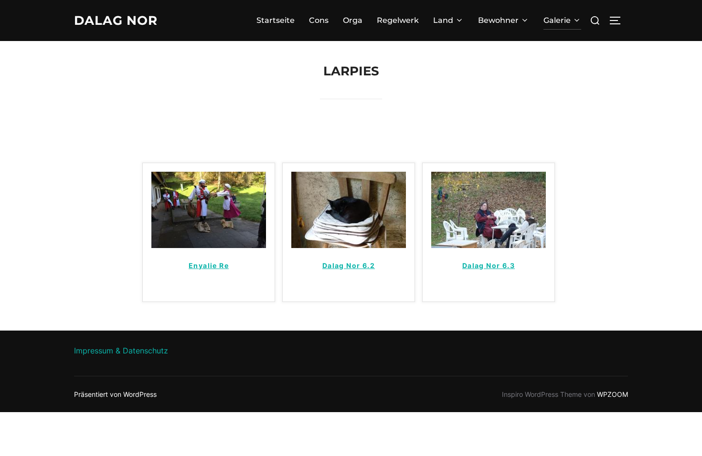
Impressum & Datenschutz (121, 350)
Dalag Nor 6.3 (488, 265)
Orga (352, 20)
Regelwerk (398, 20)
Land (443, 20)
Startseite (275, 20)
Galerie (557, 20)
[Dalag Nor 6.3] (488, 245)
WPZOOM (612, 394)
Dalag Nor (116, 20)
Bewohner (498, 20)
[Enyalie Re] (208, 245)
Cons (319, 20)
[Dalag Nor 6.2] (348, 245)
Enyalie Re (209, 265)
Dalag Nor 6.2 (348, 265)
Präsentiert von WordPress (115, 394)
